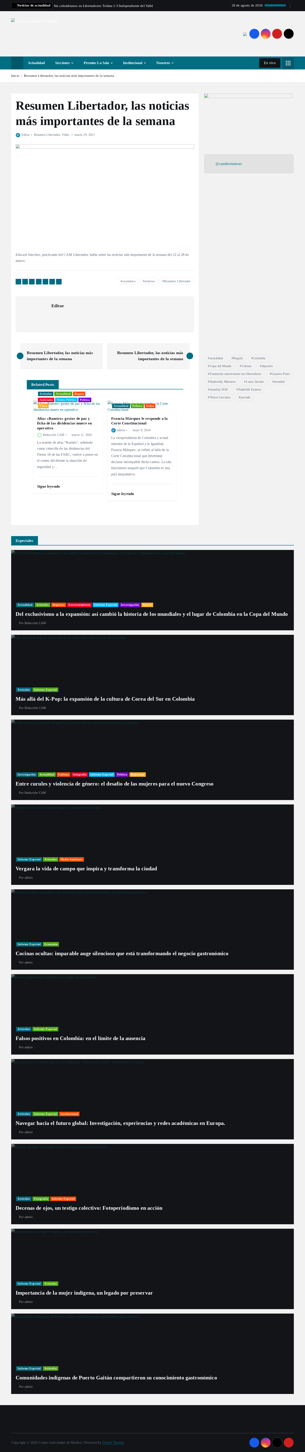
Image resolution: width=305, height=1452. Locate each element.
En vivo (270, 63)
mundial (279, 381)
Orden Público (66, 399)
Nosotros (163, 63)
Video (65, 134)
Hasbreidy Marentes (223, 381)
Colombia (259, 358)
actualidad (216, 358)
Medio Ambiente (72, 859)
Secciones (62, 63)
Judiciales (46, 399)
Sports (147, 604)
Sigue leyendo (49, 486)
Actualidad (36, 63)
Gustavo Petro (281, 374)
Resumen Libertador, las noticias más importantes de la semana (69, 75)
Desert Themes (113, 1442)
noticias (150, 281)
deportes (267, 366)
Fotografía (41, 1198)
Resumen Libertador (47, 134)
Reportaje (137, 774)
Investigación (130, 604)
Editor (25, 134)
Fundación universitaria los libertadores (235, 374)
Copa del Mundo (220, 366)
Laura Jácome (255, 381)
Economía (51, 944)
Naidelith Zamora (249, 389)
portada (245, 397)
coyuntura (128, 281)
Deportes (59, 604)
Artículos (46, 393)
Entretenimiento (79, 604)
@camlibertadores (229, 164)
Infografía (80, 774)
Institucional (132, 63)
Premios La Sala (96, 63)
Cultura (246, 366)
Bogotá (79, 393)
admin (121, 430)
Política (85, 399)
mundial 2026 (219, 389)
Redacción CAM (53, 435)
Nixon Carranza (220, 397)
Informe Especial (105, 604)
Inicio (15, 75)
